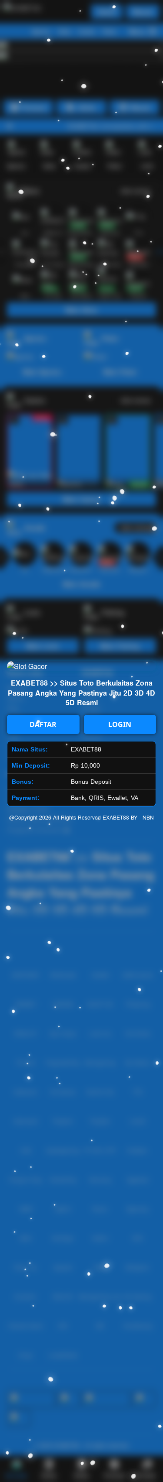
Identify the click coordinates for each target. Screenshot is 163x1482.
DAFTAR (43, 724)
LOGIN (119, 724)
